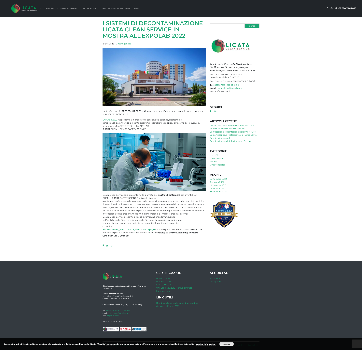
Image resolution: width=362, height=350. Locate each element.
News (136, 8)
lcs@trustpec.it (112, 316)
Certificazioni (89, 8)
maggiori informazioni (205, 343)
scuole (213, 161)
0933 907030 (219, 85)
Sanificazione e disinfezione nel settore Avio (233, 132)
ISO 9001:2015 (163, 278)
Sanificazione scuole (220, 138)
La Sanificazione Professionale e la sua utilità (233, 135)
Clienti (102, 8)
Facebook (215, 278)
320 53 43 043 (233, 85)
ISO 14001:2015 (163, 281)
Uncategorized (123, 43)
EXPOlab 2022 (110, 120)
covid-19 (214, 155)
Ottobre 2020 (217, 188)
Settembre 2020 (218, 191)
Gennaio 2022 (217, 182)
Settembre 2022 (218, 179)
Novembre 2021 (218, 185)
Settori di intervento (67, 8)
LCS (41, 8)
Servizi (49, 8)
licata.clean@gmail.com (229, 88)
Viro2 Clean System (130, 229)
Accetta (226, 344)
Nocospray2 (149, 229)
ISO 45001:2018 (163, 284)
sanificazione (217, 158)
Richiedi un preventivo (119, 8)
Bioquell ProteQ (111, 229)
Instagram (215, 281)
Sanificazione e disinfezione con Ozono (230, 141)
